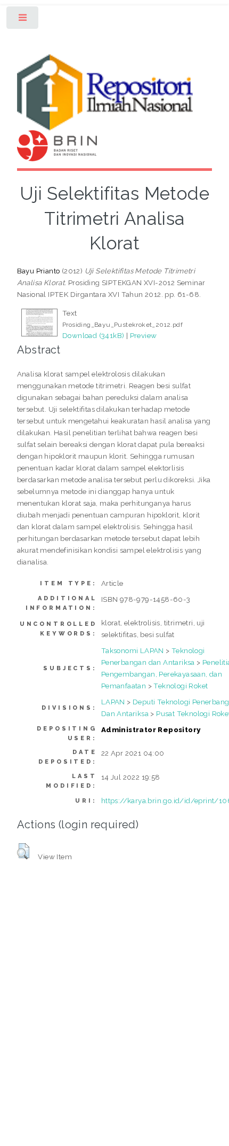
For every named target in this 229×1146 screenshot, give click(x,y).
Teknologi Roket (180, 685)
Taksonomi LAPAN (132, 650)
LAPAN (113, 701)
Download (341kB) (93, 335)
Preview (143, 335)
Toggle (23, 20)
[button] (23, 851)
